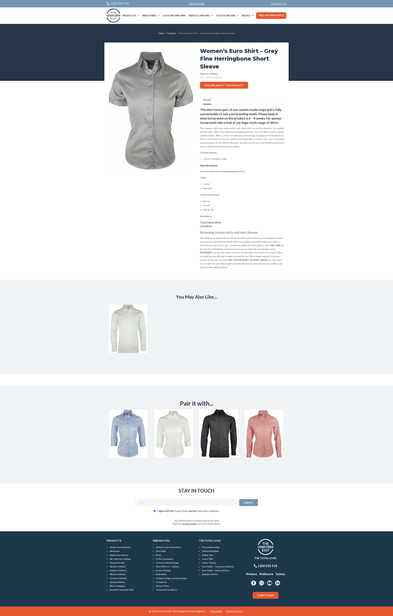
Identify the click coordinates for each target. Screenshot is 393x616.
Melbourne (266, 574)
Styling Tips (207, 555)
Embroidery (161, 574)
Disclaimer (216, 611)
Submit (248, 502)
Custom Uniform (174, 15)
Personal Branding (210, 547)
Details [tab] (207, 99)
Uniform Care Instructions (168, 547)
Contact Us (278, 3)
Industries (149, 15)
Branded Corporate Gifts (122, 589)
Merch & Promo (199, 15)
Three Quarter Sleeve (210, 222)
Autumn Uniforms (118, 578)
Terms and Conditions (208, 511)
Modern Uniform (117, 566)
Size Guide (161, 551)
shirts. (274, 122)
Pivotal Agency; (197, 611)
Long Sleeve (206, 226)
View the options (209, 165)
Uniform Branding (210, 551)
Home (161, 33)
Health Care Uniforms (120, 547)
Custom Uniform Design (167, 562)
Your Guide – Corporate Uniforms (218, 566)
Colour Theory (209, 562)
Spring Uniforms (117, 582)
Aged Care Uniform (119, 555)
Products (129, 15)
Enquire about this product (224, 85)
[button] (185, 54)
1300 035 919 (267, 566)
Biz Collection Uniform (120, 559)
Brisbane (251, 574)
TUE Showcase (225, 15)
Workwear (115, 551)
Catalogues (196, 3)
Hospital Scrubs (117, 562)
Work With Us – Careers (167, 566)
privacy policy (190, 523)
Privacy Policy (181, 511)
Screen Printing (163, 570)
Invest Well (207, 559)
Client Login (265, 595)
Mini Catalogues (117, 586)
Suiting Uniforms (210, 574)
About (246, 15)
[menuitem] (278, 3)
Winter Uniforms (118, 574)
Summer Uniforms (118, 570)
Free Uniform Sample (271, 15)
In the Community (164, 559)
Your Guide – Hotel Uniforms (215, 570)
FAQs (158, 555)
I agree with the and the (188, 511)
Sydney (280, 574)
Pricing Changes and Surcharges (171, 578)
